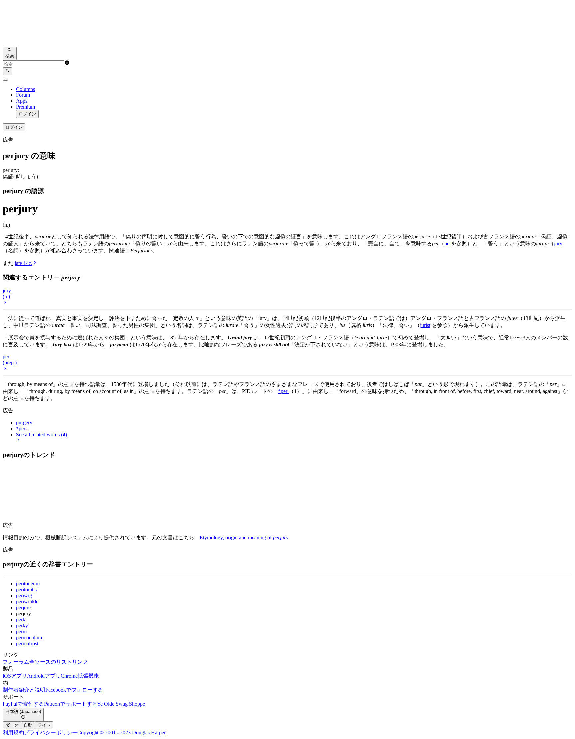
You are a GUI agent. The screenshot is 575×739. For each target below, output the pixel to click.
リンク (80, 662)
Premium (25, 107)
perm (21, 631)
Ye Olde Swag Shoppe (121, 704)
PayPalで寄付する (23, 704)
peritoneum (28, 583)
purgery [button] (24, 422)
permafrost (27, 643)
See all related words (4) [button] (41, 434)
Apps (21, 101)
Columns (25, 89)
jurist (425, 325)
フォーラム (16, 662)
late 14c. (23, 263)
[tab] (12, 725)
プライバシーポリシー (50, 732)
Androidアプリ (44, 676)
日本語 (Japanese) (23, 711)
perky (22, 625)
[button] (67, 63)
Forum (23, 95)
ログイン (27, 113)
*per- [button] (21, 428)
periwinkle (27, 601)
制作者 (11, 690)
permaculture (29, 637)
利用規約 (13, 732)
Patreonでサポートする (70, 704)
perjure (23, 607)
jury (558, 243)
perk (20, 619)
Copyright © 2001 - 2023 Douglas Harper (121, 732)
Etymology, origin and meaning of (244, 537)
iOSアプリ (15, 676)
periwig (24, 595)
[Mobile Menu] (5, 80)
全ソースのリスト (50, 662)
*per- (283, 391)
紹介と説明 (32, 690)
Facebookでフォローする (74, 690)
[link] (287, 25)
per (447, 243)
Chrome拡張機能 (80, 676)
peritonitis (26, 589)
